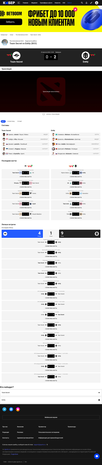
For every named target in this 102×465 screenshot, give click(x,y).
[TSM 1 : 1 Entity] (90, 54)
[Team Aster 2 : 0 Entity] (91, 55)
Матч (3, 121)
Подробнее (14, 454)
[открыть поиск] (82, 2)
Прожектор (42, 426)
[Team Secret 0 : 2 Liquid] (8, 55)
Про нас (5, 426)
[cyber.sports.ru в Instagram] (18, 409)
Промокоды (72, 426)
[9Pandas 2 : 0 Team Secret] (10, 55)
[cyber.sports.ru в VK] (11, 409)
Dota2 (11, 35)
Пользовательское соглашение (48, 432)
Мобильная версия (51, 417)
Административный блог (25, 438)
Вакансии (20, 426)
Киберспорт (4, 35)
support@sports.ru (40, 444)
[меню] (18, 2)
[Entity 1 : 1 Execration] (92, 54)
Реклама (20, 432)
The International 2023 (22, 35)
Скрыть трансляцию (52, 114)
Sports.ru (7, 449)
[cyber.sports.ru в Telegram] (4, 409)
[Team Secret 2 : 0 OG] (11, 54)
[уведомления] (86, 2)
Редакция (5, 432)
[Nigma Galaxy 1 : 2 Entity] (94, 54)
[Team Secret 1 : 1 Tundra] (9, 54)
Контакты (5, 438)
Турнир (19, 121)
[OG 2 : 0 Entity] (93, 55)
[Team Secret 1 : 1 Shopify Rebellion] (7, 54)
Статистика (11, 121)
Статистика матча (25, 176)
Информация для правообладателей (50, 438)
